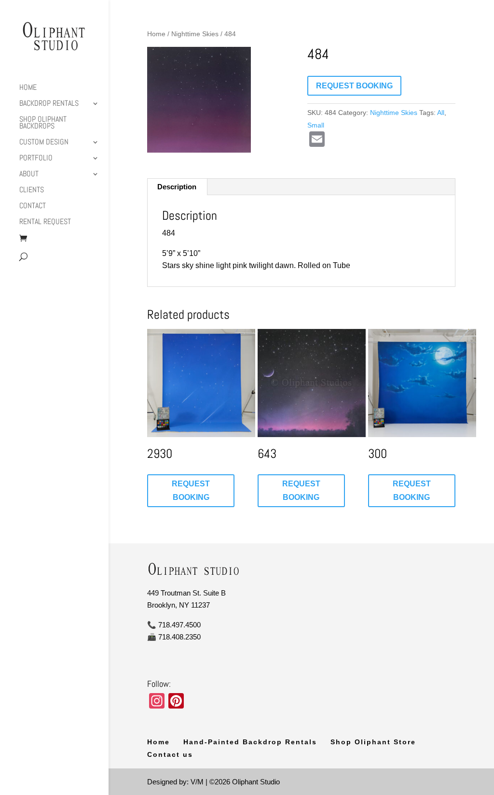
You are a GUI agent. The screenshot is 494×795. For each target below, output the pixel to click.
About (29, 174)
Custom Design (44, 143)
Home (28, 88)
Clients (31, 190)
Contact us (170, 754)
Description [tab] (176, 187)
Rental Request (45, 222)
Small (315, 125)
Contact (32, 206)
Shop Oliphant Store (373, 742)
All (440, 112)
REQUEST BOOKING (354, 86)
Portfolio (36, 159)
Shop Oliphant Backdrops (43, 123)
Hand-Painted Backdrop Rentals (250, 742)
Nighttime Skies (195, 34)
